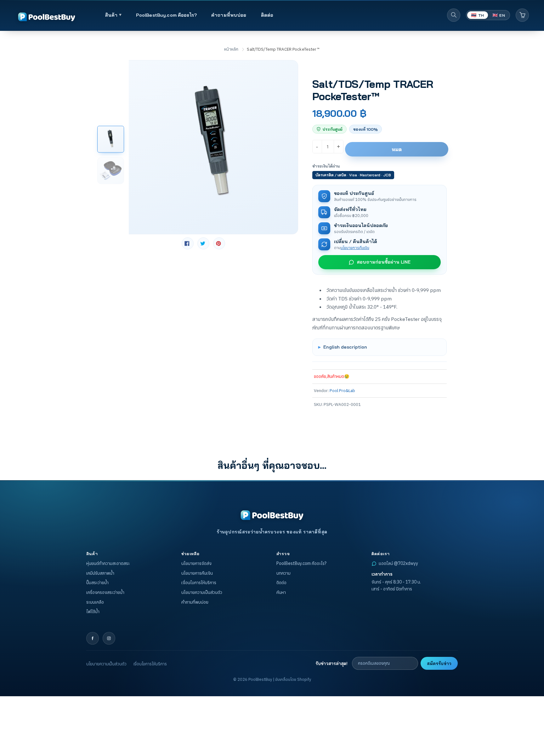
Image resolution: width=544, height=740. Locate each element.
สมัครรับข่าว (439, 663)
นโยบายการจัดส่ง (196, 563)
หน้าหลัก (231, 49)
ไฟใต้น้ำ (92, 611)
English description (345, 347)
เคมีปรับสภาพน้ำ (100, 573)
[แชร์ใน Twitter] (203, 243)
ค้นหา (281, 592)
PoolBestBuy (260, 679)
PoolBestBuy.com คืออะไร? (166, 15)
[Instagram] (109, 638)
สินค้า (112, 15)
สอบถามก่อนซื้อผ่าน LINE (384, 262)
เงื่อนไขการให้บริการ (198, 582)
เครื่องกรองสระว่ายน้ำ (105, 592)
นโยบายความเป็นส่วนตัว (201, 592)
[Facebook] (92, 638)
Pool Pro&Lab (342, 390)
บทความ (283, 573)
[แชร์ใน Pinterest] (219, 243)
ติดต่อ (267, 15)
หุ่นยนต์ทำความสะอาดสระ (108, 563)
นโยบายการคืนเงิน (355, 247)
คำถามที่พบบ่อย (228, 15)
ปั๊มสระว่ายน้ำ (97, 582)
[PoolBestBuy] (272, 515)
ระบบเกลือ (95, 602)
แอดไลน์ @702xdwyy (398, 563)
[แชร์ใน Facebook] (188, 243)
